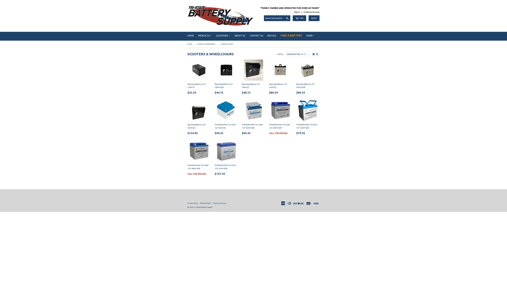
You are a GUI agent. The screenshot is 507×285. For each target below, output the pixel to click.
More (309, 35)
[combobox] (277, 18)
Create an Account (312, 12)
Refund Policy (205, 203)
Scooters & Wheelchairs (206, 44)
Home (190, 35)
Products (204, 35)
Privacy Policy (192, 203)
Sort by (280, 54)
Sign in (297, 12)
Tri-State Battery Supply (202, 207)
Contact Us (256, 35)
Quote (314, 18)
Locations (222, 35)
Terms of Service (219, 203)
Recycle (271, 35)
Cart (301, 18)
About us (239, 35)
